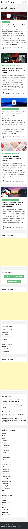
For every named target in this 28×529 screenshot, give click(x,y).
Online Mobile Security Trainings (14, 276)
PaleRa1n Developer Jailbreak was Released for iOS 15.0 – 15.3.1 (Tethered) (12, 205)
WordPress (10, 526)
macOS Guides (6, 488)
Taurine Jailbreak (6, 346)
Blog (3, 438)
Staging (4, 500)
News (3, 490)
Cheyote (4, 341)
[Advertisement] (14, 252)
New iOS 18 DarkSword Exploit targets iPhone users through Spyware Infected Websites (12, 405)
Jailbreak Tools (6, 478)
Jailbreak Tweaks (6, 483)
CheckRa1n (5, 339)
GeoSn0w (8, 47)
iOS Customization (6, 65)
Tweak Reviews (6, 505)
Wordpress (5, 512)
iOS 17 (4, 459)
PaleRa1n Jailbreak (16, 65)
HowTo (4, 455)
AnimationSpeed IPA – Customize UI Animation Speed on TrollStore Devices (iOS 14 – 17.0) (14, 420)
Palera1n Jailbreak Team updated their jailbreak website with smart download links (14, 114)
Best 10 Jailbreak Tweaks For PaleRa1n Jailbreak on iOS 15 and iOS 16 (13, 70)
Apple (3, 435)
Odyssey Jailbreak (7, 344)
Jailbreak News (6, 108)
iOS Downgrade (6, 464)
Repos (3, 498)
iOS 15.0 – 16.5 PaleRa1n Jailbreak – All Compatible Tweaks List (11, 158)
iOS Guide (5, 467)
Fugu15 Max (5, 334)
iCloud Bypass (6, 457)
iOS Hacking (5, 469)
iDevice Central (7, 2)
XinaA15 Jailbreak (6, 337)
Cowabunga (5, 351)
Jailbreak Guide (6, 22)
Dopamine (5, 332)
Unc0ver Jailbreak (7, 349)
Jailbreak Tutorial (6, 481)
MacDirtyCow (6, 486)
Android (4, 433)
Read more (15, 44)
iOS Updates (5, 471)
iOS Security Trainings (14, 281)
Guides (4, 452)
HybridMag (18, 526)
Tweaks (4, 507)
